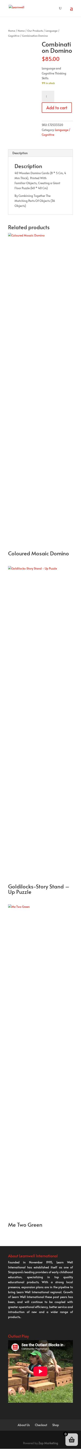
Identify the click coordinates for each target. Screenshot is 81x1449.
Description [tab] (20, 153)
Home (11, 31)
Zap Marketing (48, 1443)
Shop (55, 1425)
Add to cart (56, 108)
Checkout (41, 1425)
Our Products (35, 31)
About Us (24, 1425)
